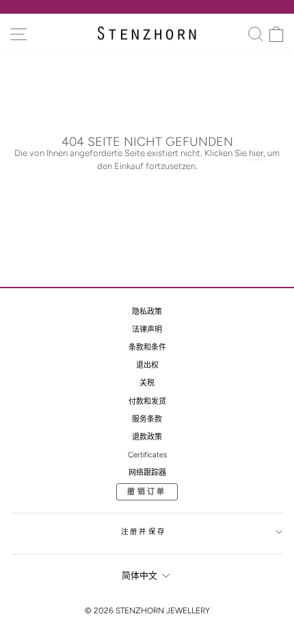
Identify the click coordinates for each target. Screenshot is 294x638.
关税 (147, 383)
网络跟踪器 (147, 472)
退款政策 (147, 437)
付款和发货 (147, 401)
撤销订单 (146, 491)
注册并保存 (143, 531)
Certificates (147, 454)
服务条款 (147, 419)
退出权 (147, 365)
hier (256, 153)
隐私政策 (147, 311)
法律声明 (147, 329)
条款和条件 (147, 347)
